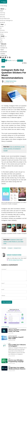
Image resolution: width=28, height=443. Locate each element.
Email (2, 289)
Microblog (4, 5)
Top (1, 40)
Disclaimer (3, 51)
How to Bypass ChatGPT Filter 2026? (16, 338)
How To (2, 38)
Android (2, 22)
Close (4, 2)
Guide (2, 36)
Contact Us (3, 48)
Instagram (10, 248)
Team (2, 50)
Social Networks (5, 18)
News (2, 9)
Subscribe (20, 60)
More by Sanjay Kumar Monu (15, 259)
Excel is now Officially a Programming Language (16, 360)
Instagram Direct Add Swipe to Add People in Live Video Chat (13, 241)
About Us (3, 46)
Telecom (3, 44)
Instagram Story (17, 248)
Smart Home (4, 32)
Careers (2, 53)
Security (2, 16)
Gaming (2, 12)
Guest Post (3, 55)
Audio (2, 26)
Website (3, 295)
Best (1, 42)
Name (3, 283)
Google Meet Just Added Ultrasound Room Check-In (16, 368)
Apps (1, 11)
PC (1, 28)
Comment (3, 269)
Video (2, 34)
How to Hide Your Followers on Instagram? (17, 345)
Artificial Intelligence (6, 20)
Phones (2, 30)
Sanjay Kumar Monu (11, 81)
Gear (2, 24)
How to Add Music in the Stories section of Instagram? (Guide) (13, 148)
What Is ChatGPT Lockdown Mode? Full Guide (17, 330)
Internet (2, 14)
